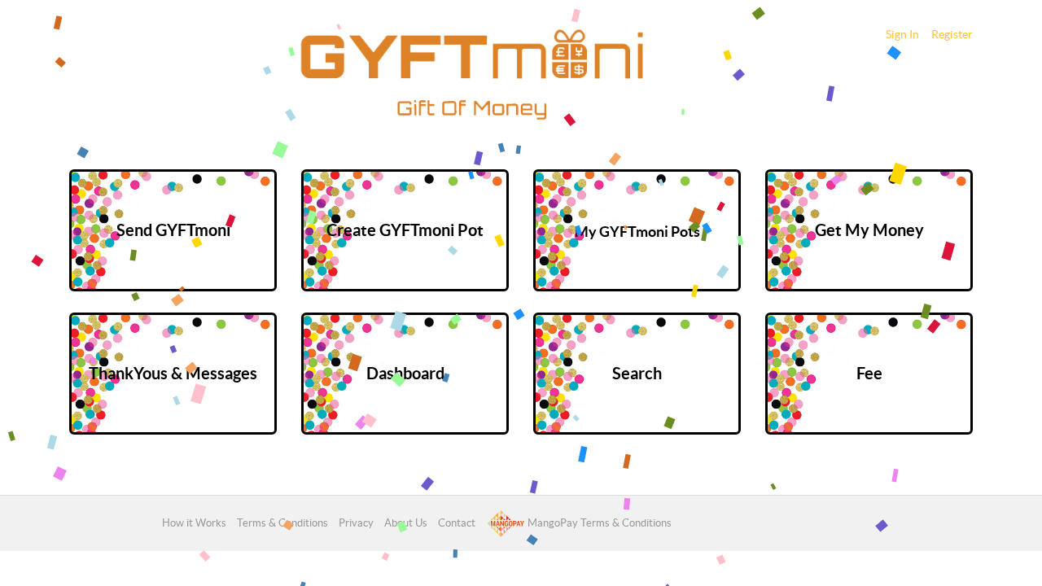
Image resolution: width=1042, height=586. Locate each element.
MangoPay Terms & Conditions (598, 523)
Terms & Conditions (282, 523)
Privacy (356, 523)
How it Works (194, 523)
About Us (405, 523)
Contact (456, 523)
